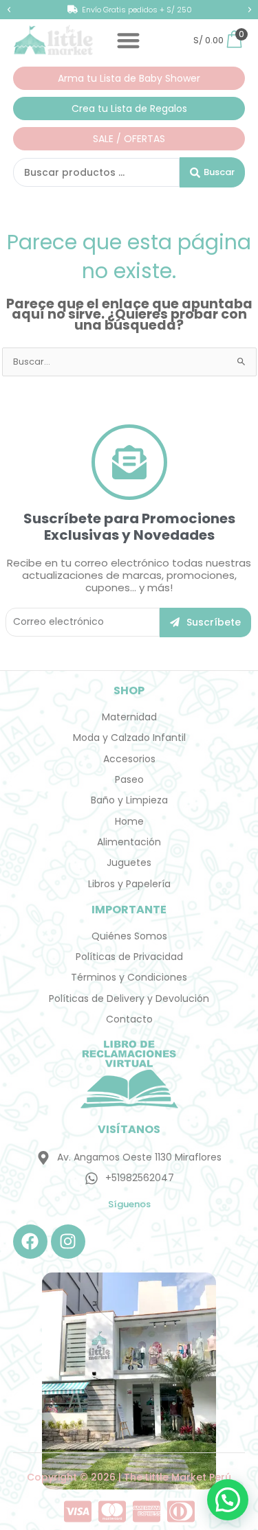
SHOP (129, 690)
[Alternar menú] (128, 40)
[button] (9, 9)
